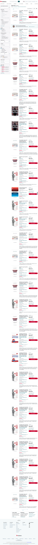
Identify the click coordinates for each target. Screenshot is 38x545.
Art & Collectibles (21, 3)
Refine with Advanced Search (22, 6)
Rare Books (15, 3)
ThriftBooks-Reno (23, 399)
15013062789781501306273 (23, 192)
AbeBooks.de (8, 538)
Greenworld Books (23, 131)
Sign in (27, 1)
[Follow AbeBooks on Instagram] (29, 527)
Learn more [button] (2, 73)
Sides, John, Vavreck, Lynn (23, 142)
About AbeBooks (18, 523)
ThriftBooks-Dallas (23, 434)
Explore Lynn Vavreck (31, 26)
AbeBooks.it (17, 538)
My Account (30, 1)
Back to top (19, 520)
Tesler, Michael (25, 284)
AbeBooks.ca (26, 538)
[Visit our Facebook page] (29, 523)
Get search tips (31, 513)
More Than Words (23, 98)
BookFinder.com (19, 540)
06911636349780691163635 (23, 257)
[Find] (19, 1)
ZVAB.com (34, 538)
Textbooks (27, 3)
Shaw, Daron (24, 123)
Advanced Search (2, 3)
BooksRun (22, 242)
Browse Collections (9, 3)
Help (36, 1)
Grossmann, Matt (21, 124)
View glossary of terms (32, 514)
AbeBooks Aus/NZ (21, 538)
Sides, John (21, 12)
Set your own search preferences (31, 516)
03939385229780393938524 (23, 112)
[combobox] (13, 1)
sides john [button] (15, 6)
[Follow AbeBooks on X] (29, 525)
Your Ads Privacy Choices (18, 529)
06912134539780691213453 (23, 178)
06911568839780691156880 (23, 16)
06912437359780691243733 (23, 223)
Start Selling (36, 3)
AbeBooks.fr (13, 538)
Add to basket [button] (33, 35)
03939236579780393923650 (23, 342)
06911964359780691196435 (23, 65)
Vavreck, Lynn (23, 203)
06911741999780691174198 (23, 162)
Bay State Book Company (24, 194)
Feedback (37, 193)
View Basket (4, 528)
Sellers (31, 3)
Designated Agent (18, 530)
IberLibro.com (30, 538)
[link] (36, 8)
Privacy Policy (17, 528)
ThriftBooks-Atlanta (23, 381)
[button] (12, 8)
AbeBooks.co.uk (4, 538)
